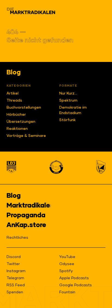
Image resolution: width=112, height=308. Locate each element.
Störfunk (67, 120)
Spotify (66, 271)
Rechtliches (17, 238)
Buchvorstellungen (24, 107)
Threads (14, 100)
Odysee (66, 264)
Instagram (16, 271)
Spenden (15, 292)
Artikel (12, 93)
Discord (14, 257)
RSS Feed (16, 285)
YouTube (67, 257)
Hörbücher (16, 115)
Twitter (13, 264)
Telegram (15, 278)
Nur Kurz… (68, 93)
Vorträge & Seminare (26, 136)
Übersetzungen (21, 122)
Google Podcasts (75, 285)
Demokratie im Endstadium (73, 110)
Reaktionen (17, 129)
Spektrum (68, 100)
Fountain (67, 292)
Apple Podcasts (74, 278)
